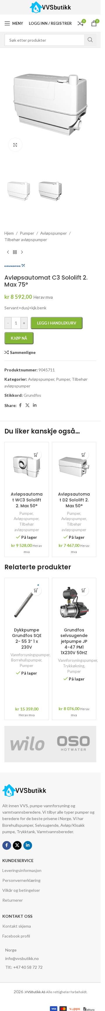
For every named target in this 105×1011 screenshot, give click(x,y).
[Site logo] (50, 6)
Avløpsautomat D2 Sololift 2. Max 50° (74, 499)
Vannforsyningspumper (30, 654)
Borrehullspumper (26, 660)
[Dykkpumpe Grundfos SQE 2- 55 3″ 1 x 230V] (27, 603)
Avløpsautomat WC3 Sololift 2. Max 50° (27, 499)
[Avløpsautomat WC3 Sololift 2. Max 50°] (27, 467)
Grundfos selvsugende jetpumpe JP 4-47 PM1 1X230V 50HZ (74, 641)
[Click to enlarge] (15, 144)
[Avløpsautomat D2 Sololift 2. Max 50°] (74, 467)
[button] (36, 455)
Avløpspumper (26, 518)
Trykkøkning (73, 666)
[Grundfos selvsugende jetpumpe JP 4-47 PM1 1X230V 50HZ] (74, 603)
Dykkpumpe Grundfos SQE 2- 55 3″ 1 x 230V (26, 638)
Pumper (26, 513)
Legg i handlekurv (56, 323)
